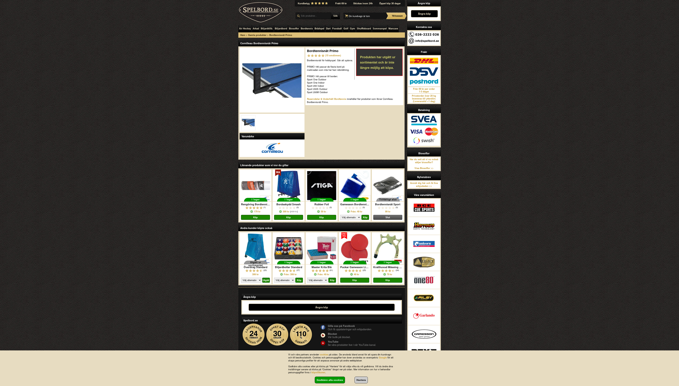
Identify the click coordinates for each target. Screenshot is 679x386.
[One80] (424, 280)
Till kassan (397, 15)
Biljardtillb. (267, 28)
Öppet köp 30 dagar (390, 3)
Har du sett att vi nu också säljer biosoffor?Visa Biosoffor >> (424, 164)
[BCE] (424, 208)
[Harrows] (424, 226)
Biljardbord (281, 28)
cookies (324, 354)
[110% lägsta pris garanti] (301, 335)
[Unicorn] (424, 244)
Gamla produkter (257, 35)
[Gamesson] (424, 334)
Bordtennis (307, 28)
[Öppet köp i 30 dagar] (277, 335)
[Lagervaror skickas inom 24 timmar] (254, 335)
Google (383, 357)
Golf (346, 28)
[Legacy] (424, 262)
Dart (328, 28)
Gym (352, 28)
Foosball (337, 28)
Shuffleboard (364, 28)
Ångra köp (424, 13)
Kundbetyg (304, 3)
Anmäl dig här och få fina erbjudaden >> (424, 184)
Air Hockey (245, 28)
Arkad (256, 28)
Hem (242, 35)
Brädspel (319, 28)
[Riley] (424, 298)
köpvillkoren (318, 372)
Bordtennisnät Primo (280, 35)
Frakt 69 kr (341, 3)
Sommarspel (380, 28)
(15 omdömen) (333, 55)
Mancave (393, 28)
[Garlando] (424, 316)
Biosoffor (294, 28)
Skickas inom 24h (363, 3)
